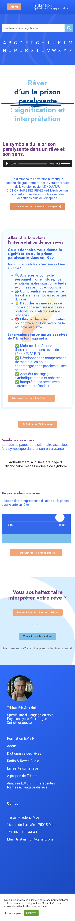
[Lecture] (7, 163)
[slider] (66, 163)
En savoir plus (13, 913)
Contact (13, 803)
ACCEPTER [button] (31, 913)
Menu (14, 7)
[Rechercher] (68, 28)
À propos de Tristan (22, 776)
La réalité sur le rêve (22, 768)
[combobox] (33, 28)
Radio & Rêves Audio (23, 761)
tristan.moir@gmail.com (34, 839)
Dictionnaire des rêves (24, 753)
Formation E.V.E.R (20, 738)
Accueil (12, 746)
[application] (37, 163)
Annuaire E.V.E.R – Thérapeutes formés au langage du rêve (31, 785)
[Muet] (58, 163)
